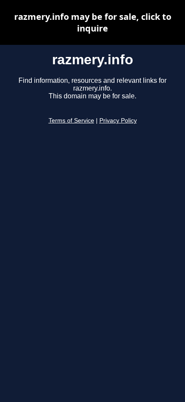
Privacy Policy (118, 120)
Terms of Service (71, 120)
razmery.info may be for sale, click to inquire (92, 22)
